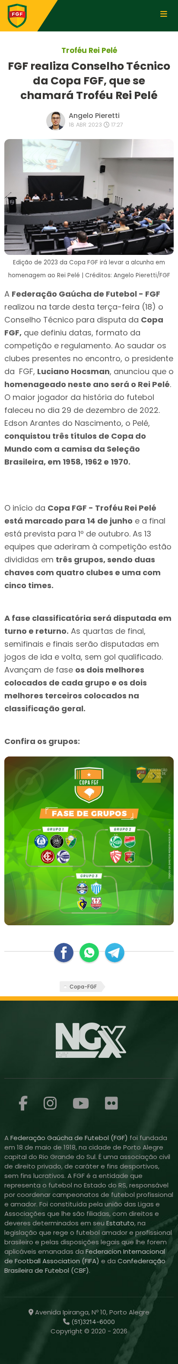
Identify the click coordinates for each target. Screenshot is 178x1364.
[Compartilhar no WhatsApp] (89, 952)
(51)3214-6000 (92, 1322)
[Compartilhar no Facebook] (63, 952)
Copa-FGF (83, 986)
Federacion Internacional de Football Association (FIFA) (84, 1256)
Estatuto (120, 1223)
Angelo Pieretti (94, 116)
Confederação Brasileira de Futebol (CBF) (84, 1265)
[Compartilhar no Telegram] (114, 952)
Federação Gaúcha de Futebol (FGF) (70, 1137)
